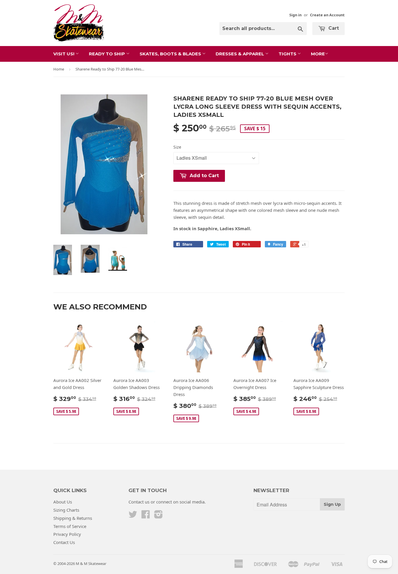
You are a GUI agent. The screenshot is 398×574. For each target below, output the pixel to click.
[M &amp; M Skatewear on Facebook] (145, 516)
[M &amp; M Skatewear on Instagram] (158, 516)
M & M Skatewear (91, 563)
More (318, 54)
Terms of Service (69, 526)
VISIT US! (64, 54)
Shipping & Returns (72, 518)
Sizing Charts (66, 510)
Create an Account (327, 14)
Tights (288, 54)
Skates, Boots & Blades (171, 54)
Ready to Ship (107, 54)
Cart (333, 28)
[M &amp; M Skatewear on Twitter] (132, 516)
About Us (62, 502)
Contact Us (64, 542)
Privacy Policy (67, 534)
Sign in (295, 14)
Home (58, 69)
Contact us (138, 502)
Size (177, 147)
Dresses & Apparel (240, 54)
